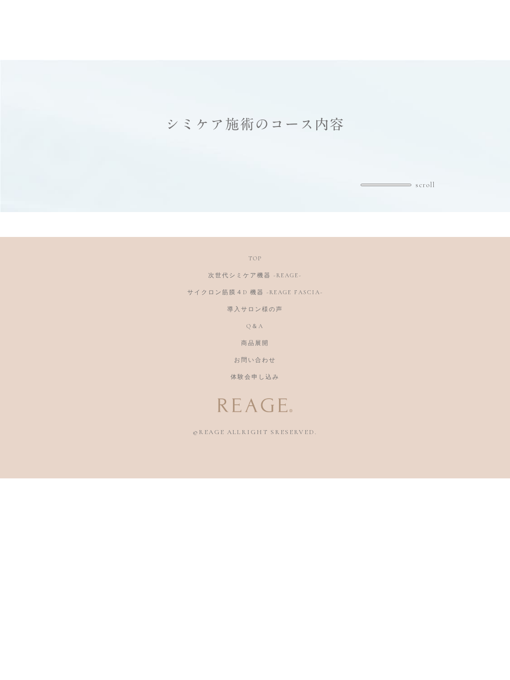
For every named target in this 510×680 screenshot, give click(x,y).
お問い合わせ (255, 359)
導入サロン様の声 (255, 309)
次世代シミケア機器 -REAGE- (255, 275)
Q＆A (255, 326)
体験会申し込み (255, 376)
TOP (255, 258)
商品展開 (255, 343)
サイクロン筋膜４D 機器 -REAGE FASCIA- (255, 292)
